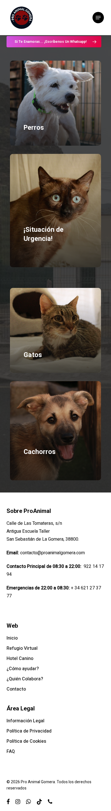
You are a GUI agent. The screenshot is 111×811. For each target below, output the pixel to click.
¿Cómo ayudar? (23, 668)
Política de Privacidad (29, 731)
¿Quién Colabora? (25, 679)
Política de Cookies (26, 741)
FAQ (11, 751)
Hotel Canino (20, 658)
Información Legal (25, 720)
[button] (98, 17)
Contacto (16, 689)
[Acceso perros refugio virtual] (55, 103)
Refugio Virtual (22, 648)
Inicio (12, 638)
